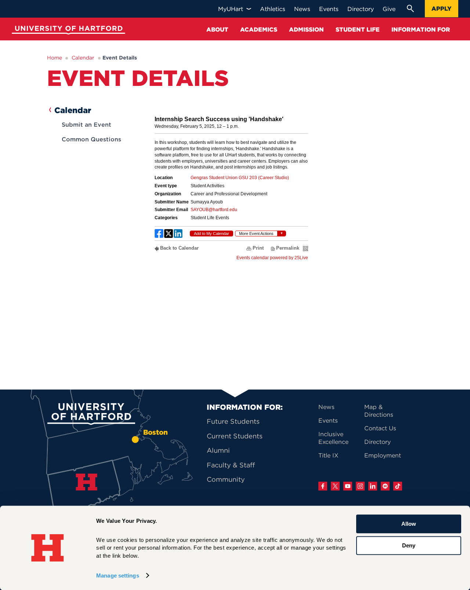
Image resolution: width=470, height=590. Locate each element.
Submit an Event (86, 124)
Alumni (218, 450)
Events (328, 420)
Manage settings (117, 575)
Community (226, 479)
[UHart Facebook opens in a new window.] (322, 486)
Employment (382, 455)
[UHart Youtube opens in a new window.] (347, 486)
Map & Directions (378, 410)
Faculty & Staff (231, 465)
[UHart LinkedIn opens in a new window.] (372, 486)
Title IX (328, 455)
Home (54, 57)
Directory (377, 441)
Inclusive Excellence (333, 437)
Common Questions (91, 139)
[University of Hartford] (67, 31)
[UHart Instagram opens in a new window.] (360, 486)
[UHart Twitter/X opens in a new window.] (335, 486)
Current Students (235, 436)
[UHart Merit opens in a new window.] (385, 486)
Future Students (233, 421)
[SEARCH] (410, 8)
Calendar (83, 57)
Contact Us (380, 428)
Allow (408, 524)
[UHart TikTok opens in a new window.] (397, 486)
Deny (408, 545)
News (326, 406)
